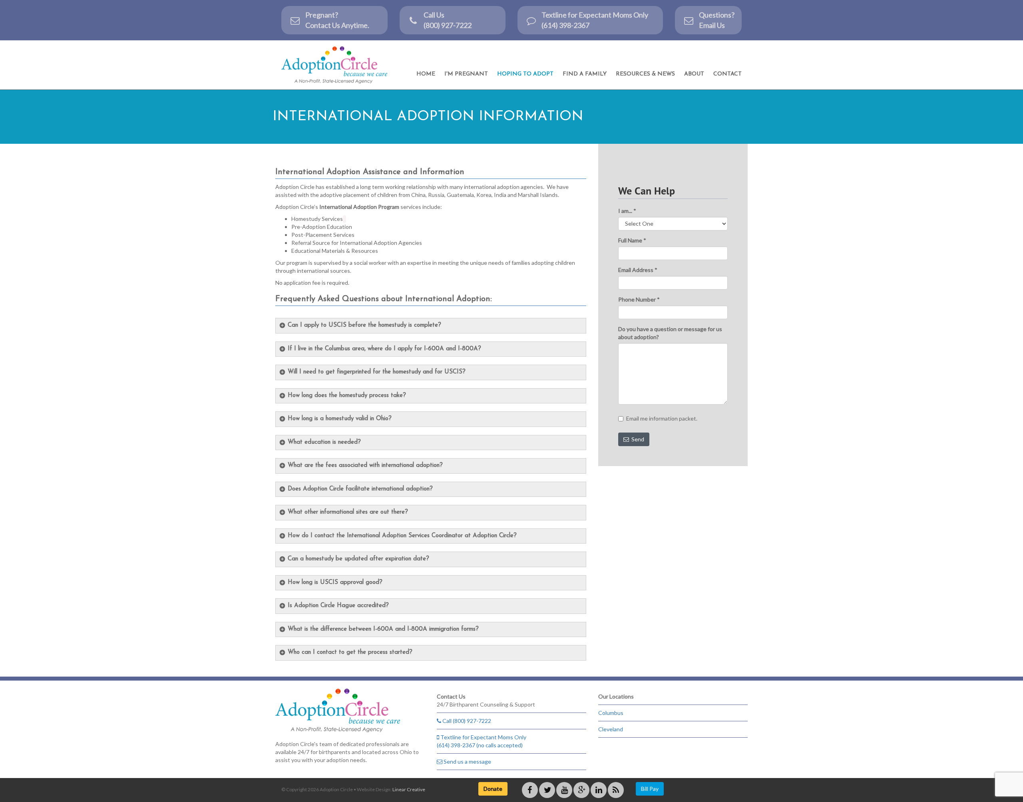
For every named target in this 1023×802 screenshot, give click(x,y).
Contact (727, 74)
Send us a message (466, 761)
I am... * (627, 210)
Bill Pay (650, 788)
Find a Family (585, 74)
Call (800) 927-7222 (466, 720)
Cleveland (610, 729)
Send (636, 439)
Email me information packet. (661, 418)
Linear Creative (408, 789)
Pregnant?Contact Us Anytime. (337, 20)
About (694, 74)
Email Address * (637, 269)
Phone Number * (639, 299)
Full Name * (632, 240)
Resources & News (645, 74)
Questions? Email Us (716, 20)
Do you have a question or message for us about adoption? (670, 333)
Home (425, 74)
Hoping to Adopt (525, 74)
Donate (493, 788)
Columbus (610, 712)
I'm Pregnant (466, 74)
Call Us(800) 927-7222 (448, 20)
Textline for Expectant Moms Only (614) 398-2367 (594, 20)
